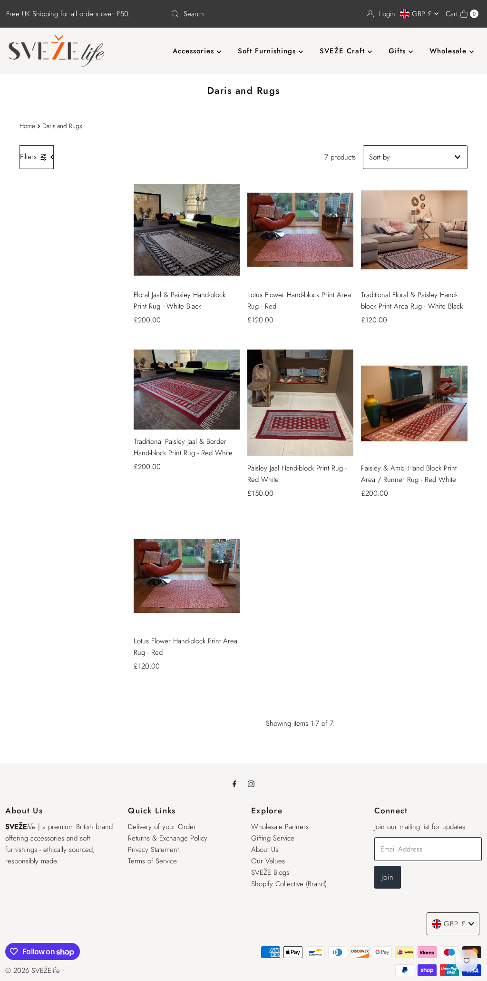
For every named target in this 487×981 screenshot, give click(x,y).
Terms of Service (152, 861)
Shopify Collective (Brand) (289, 884)
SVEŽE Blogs (270, 872)
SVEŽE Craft (344, 51)
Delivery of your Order (162, 826)
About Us (264, 849)
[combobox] (243, 13)
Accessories (195, 51)
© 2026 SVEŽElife (32, 970)
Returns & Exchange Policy (167, 838)
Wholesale (449, 51)
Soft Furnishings (268, 51)
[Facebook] (234, 783)
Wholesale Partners (280, 826)
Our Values (268, 861)
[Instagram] (251, 783)
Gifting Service (272, 838)
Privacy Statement (153, 849)
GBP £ (423, 14)
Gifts (399, 51)
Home (27, 125)
